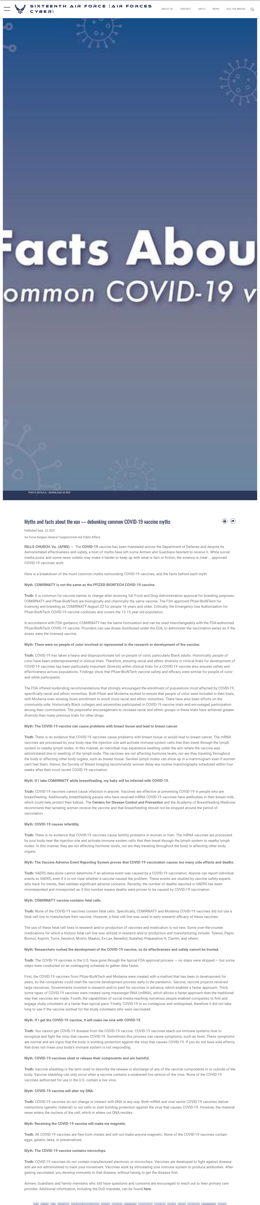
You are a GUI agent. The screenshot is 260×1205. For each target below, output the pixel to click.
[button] (6, 9)
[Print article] (224, 521)
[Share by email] (233, 521)
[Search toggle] (253, 9)
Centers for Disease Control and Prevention (127, 802)
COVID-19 (90, 547)
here (147, 1189)
